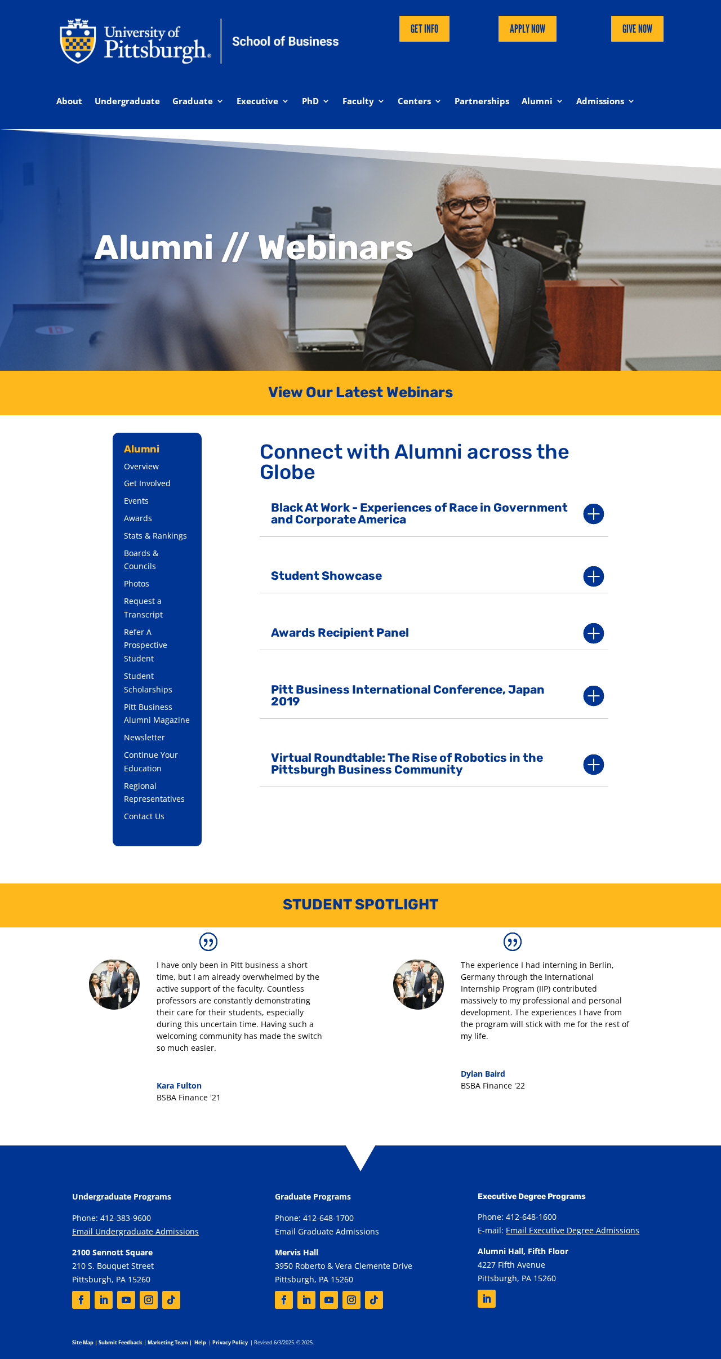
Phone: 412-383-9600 (111, 1218)
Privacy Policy (230, 1342)
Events (136, 500)
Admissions (600, 101)
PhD (310, 101)
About (69, 101)
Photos (136, 583)
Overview (141, 466)
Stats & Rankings (155, 535)
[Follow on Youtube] (126, 1300)
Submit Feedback (121, 1342)
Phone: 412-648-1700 (314, 1218)
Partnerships (482, 101)
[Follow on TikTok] (171, 1300)
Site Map (83, 1342)
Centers (414, 101)
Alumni (537, 101)
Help (200, 1342)
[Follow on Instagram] (149, 1300)
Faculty (358, 101)
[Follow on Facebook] (81, 1300)
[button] (434, 513)
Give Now (637, 28)
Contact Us (144, 816)
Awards (138, 518)
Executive (257, 101)
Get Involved (147, 483)
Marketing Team (168, 1342)
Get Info (424, 28)
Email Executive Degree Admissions (572, 1230)
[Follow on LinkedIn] (104, 1300)
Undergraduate (127, 101)
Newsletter (144, 737)
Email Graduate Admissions (327, 1231)
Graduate (192, 101)
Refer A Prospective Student (145, 645)
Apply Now (527, 28)
